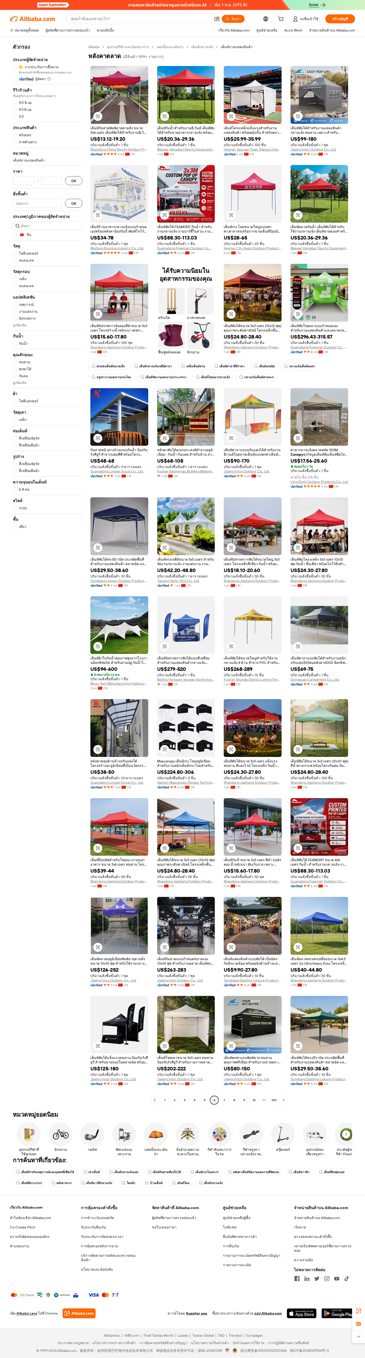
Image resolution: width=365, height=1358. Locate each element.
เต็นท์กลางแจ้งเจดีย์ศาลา (155, 366)
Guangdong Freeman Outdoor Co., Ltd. (186, 248)
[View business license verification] (227, 1350)
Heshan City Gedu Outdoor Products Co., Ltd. (253, 248)
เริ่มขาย (300, 1227)
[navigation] (47, 574)
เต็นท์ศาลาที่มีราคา (232, 366)
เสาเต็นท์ (94, 1172)
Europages (254, 1335)
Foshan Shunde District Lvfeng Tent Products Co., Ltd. (253, 679)
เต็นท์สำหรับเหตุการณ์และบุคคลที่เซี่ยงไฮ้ (47, 1172)
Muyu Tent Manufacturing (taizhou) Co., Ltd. (119, 683)
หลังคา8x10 (64, 1183)
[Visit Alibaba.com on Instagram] (327, 1279)
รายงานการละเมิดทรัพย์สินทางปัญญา (251, 1255)
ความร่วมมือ (303, 1260)
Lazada (182, 1335)
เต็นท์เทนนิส (267, 366)
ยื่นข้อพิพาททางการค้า (240, 1237)
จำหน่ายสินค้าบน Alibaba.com (317, 1218)
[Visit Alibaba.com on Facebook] (297, 1279)
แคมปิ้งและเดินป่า (170, 47)
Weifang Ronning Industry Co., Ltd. (117, 248)
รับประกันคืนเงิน (93, 1227)
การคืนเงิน (231, 1246)
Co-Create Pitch (22, 1227)
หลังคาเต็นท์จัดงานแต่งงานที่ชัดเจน (256, 1172)
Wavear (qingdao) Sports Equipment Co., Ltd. (186, 149)
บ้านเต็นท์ (156, 1183)
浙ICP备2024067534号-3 (309, 1351)
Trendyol (235, 1335)
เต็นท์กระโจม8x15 (207, 1172)
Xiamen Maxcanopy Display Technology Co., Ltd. (186, 782)
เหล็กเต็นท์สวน (195, 366)
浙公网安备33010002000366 (263, 1351)
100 (274, 1100)
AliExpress (112, 1335)
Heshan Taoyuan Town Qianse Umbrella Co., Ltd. (253, 149)
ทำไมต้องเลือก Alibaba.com (30, 1218)
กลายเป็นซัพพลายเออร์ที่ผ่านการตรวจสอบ (322, 1248)
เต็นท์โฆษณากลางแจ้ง (215, 377)
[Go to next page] (283, 1100)
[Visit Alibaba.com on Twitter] (317, 1279)
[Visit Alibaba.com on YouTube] (337, 1279)
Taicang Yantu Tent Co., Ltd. (178, 581)
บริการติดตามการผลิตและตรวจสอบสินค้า (108, 1258)
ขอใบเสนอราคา (164, 1227)
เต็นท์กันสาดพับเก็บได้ (167, 1172)
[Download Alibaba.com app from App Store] (302, 1313)
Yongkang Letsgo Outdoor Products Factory (119, 581)
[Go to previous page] (154, 1100)
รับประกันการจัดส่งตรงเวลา (102, 1237)
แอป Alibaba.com (268, 1313)
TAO (221, 1335)
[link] (358, 1310)
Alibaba (94, 47)
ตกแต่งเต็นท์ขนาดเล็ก (111, 366)
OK (73, 181)
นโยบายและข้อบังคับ (97, 1269)
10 (254, 1100)
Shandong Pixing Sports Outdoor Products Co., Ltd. (119, 149)
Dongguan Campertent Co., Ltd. (315, 679)
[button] (217, 19)
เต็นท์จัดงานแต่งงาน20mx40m (166, 377)
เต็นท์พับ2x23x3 (31, 1183)
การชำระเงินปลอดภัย (97, 1218)
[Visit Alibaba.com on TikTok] (347, 1279)
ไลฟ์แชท (229, 1227)
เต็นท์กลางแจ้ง (202, 47)
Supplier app (196, 1313)
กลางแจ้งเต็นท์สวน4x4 (259, 377)
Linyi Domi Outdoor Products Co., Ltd (319, 482)
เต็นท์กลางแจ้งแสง (126, 1172)
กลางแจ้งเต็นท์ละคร (302, 366)
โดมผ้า (131, 1183)
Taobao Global (203, 1335)
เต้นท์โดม (183, 1183)
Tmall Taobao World (158, 1335)
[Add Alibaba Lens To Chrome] (79, 1313)
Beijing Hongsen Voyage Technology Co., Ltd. (186, 679)
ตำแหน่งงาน (19, 1246)
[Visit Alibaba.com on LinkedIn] (307, 1279)
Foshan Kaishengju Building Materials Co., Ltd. (186, 471)
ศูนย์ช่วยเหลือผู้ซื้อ (236, 1218)
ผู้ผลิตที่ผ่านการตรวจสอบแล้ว (174, 1218)
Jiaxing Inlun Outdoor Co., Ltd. (313, 149)
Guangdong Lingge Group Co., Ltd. (117, 471)
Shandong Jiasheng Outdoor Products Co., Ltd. (119, 347)
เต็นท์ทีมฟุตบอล (334, 1172)
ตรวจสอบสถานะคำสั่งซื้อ (313, 1237)
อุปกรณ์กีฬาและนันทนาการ (128, 47)
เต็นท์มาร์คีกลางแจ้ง (99, 1183)
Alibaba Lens (26, 1313)
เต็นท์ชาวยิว (301, 1172)
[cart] (282, 20)
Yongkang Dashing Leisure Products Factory (253, 980)
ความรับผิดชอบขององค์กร (30, 1237)
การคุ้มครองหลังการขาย (99, 1246)
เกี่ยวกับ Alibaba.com (26, 1207)
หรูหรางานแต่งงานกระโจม (114, 377)
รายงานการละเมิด (237, 1265)
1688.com (131, 1335)
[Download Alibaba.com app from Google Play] (338, 1313)
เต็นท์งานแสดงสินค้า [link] (237, 47)
